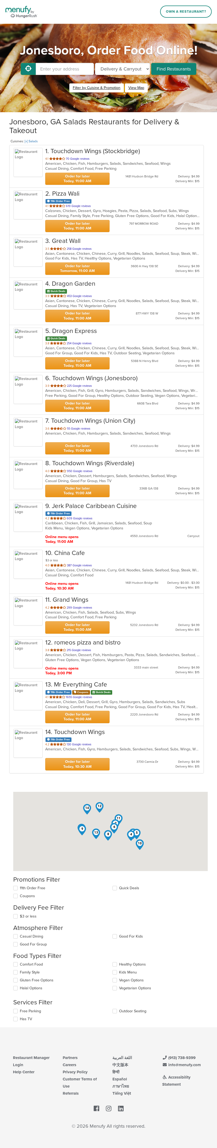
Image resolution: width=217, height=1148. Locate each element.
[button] (131, 835)
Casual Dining (31, 936)
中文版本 (120, 1064)
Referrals (71, 1093)
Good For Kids (131, 936)
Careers (69, 1064)
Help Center (23, 1072)
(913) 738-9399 (181, 1057)
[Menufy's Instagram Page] (108, 1109)
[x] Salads (31, 141)
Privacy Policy (75, 1072)
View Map (136, 88)
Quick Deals (129, 888)
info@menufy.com (184, 1064)
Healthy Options (132, 964)
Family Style (30, 972)
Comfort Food (31, 964)
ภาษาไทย (120, 1086)
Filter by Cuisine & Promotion (96, 88)
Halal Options (31, 988)
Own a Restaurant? (186, 12)
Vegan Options (131, 980)
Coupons (27, 896)
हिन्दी (115, 1072)
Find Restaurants (174, 69)
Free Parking (30, 1011)
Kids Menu (128, 972)
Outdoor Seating (132, 1011)
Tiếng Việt (121, 1093)
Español (119, 1079)
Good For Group (33, 944)
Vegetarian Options (135, 988)
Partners (70, 1057)
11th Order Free (32, 888)
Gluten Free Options (36, 980)
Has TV (26, 1019)
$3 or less (28, 916)
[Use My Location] (28, 69)
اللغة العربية (122, 1057)
